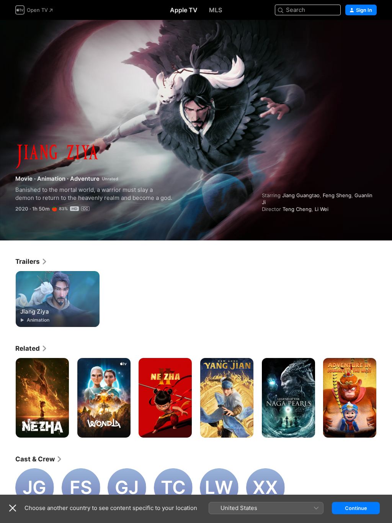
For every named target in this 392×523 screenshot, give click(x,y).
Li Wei (321, 209)
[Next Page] (384, 398)
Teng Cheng (297, 209)
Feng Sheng (337, 195)
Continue (356, 508)
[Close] (12, 508)
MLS (215, 10)
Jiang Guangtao (301, 195)
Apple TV (184, 10)
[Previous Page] (7, 398)
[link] (31, 261)
